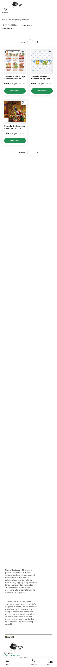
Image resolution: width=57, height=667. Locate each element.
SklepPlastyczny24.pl (15, 20)
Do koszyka (15, 91)
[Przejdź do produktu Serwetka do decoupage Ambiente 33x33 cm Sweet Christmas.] (15, 61)
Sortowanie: (8, 28)
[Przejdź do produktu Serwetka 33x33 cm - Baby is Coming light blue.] (42, 61)
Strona (22, 42)
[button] (22, 52)
